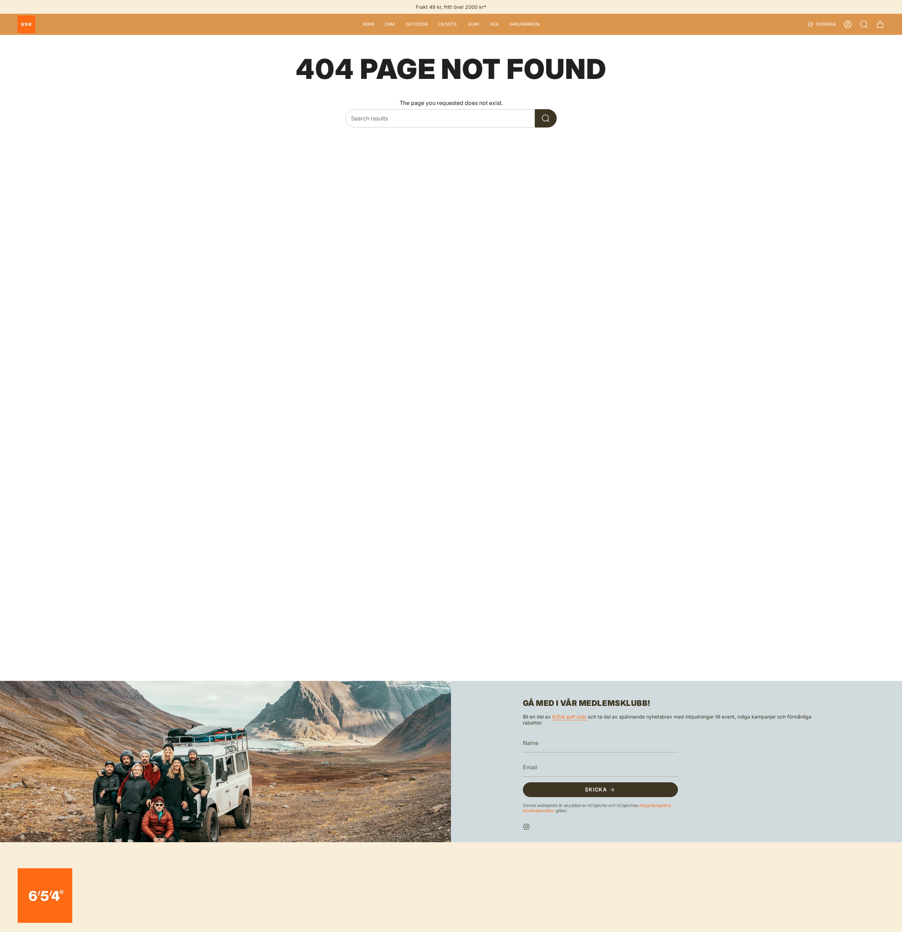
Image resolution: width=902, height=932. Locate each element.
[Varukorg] (880, 24)
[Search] (546, 118)
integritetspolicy (655, 805)
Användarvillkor (539, 810)
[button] (368, 24)
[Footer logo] (45, 895)
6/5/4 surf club (570, 717)
